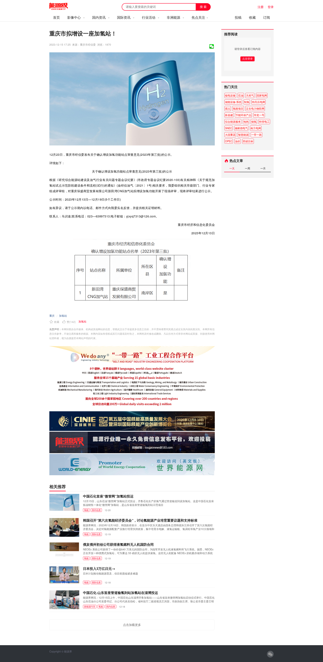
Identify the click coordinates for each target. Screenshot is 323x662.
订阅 (266, 17)
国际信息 (96, 534)
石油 (240, 95)
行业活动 (149, 17)
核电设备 (230, 95)
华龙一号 (259, 115)
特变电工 (264, 121)
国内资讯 (99, 17)
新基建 (229, 115)
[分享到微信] (211, 46)
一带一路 (256, 134)
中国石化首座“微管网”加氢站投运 (108, 496)
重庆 (52, 315)
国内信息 (96, 510)
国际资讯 (124, 17)
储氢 (253, 121)
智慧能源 (243, 134)
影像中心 (74, 17)
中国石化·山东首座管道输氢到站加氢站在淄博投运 (120, 592)
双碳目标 (248, 141)
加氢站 (63, 315)
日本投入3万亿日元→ (99, 568)
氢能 (86, 510)
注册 (261, 7)
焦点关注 (198, 17)
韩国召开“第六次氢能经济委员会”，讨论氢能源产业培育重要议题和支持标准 (140, 520)
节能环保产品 (243, 115)
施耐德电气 (241, 128)
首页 (56, 17)
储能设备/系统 (233, 102)
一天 (232, 168)
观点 (227, 108)
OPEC (228, 141)
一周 (247, 168)
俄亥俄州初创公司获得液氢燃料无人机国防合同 (118, 544)
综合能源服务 (233, 121)
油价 (237, 141)
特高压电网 (258, 102)
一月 (263, 168)
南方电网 (255, 128)
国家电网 (261, 95)
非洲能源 (174, 17)
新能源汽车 (89, 606)
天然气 (250, 95)
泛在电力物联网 (255, 108)
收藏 (252, 17)
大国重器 (230, 134)
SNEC (228, 128)
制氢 (246, 102)
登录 (271, 7)
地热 (246, 121)
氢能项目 (238, 108)
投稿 (238, 17)
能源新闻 (62, 6)
